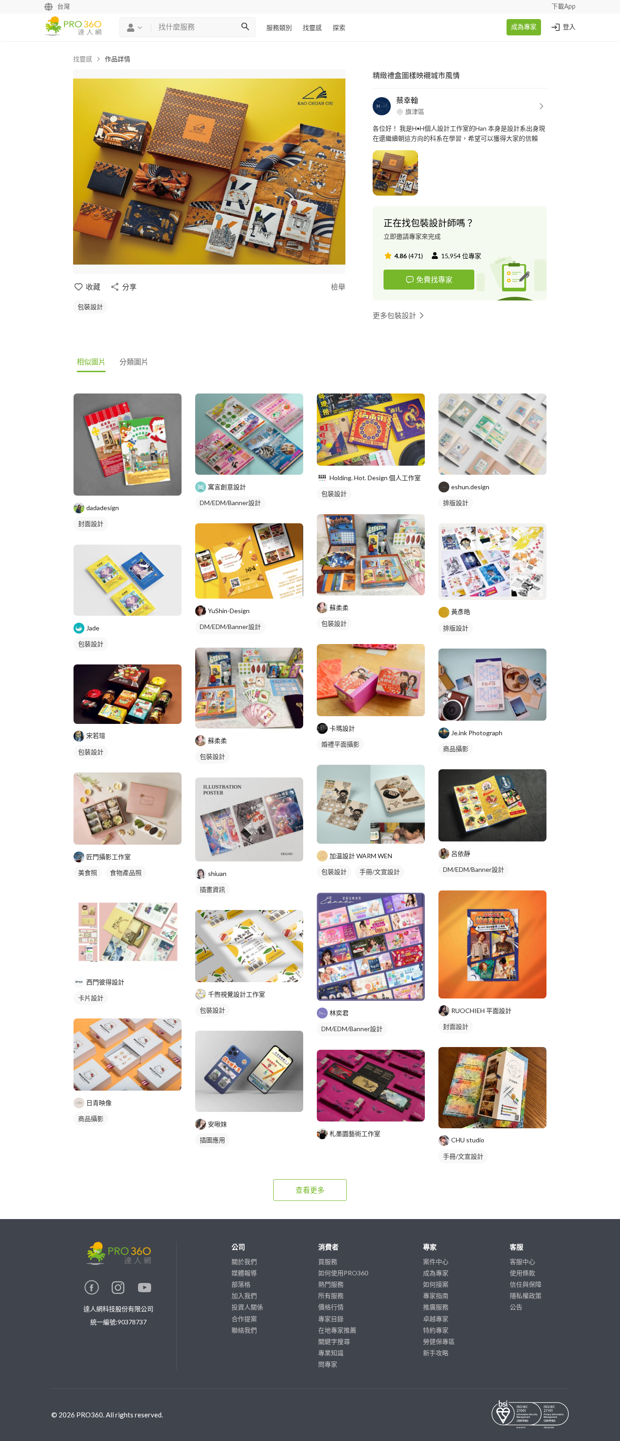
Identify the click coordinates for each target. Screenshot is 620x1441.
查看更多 (310, 1189)
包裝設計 (90, 306)
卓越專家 (435, 1319)
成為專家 (523, 27)
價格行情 (331, 1307)
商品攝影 (90, 1118)
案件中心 (435, 1261)
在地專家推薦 (337, 1330)
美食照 (87, 872)
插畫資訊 (212, 889)
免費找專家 (434, 279)
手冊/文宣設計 (379, 871)
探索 (339, 28)
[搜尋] (245, 27)
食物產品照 (126, 872)
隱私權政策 (525, 1295)
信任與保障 (525, 1284)
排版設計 (455, 503)
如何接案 (435, 1284)
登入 (569, 27)
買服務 (327, 1261)
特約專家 (435, 1330)
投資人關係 (247, 1307)
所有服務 (331, 1295)
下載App (563, 7)
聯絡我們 (244, 1330)
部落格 (241, 1284)
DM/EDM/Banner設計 (230, 503)
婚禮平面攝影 (340, 744)
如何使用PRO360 (343, 1273)
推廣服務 (435, 1307)
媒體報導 (244, 1273)
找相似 (141, 484)
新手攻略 (435, 1353)
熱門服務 (331, 1284)
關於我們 (244, 1261)
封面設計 (90, 523)
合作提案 (244, 1319)
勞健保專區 (439, 1341)
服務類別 (279, 28)
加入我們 (244, 1295)
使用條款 (522, 1273)
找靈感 (312, 28)
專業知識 (331, 1353)
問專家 (327, 1364)
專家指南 (435, 1295)
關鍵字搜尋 (334, 1341)
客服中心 (522, 1261)
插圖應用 (212, 1140)
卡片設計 (90, 998)
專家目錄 (331, 1319)
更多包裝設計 (394, 315)
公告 (516, 1307)
